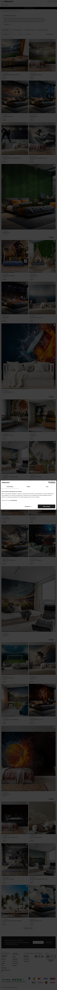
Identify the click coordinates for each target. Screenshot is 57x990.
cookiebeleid (13, 500)
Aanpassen (27, 506)
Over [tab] (47, 486)
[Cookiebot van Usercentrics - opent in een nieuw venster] (49, 482)
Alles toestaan (46, 506)
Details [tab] (28, 486)
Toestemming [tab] (10, 486)
